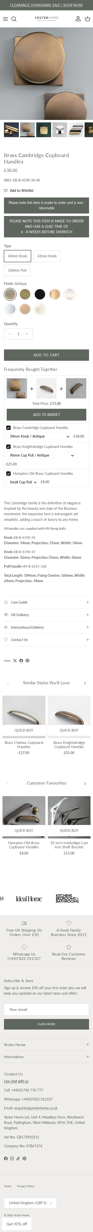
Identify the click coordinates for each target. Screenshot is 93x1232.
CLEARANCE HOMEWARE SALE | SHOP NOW (46, 5)
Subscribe (46, 1024)
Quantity (11, 324)
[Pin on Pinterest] (27, 660)
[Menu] (5, 19)
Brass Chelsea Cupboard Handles (24, 744)
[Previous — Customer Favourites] (7, 783)
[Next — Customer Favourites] (85, 783)
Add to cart (46, 355)
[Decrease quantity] (8, 334)
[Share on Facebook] (21, 660)
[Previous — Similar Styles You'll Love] (7, 682)
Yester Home (21, 1215)
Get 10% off (16, 1224)
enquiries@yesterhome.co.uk (36, 1108)
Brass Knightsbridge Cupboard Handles (43, 446)
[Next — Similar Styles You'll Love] (85, 682)
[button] (18, 190)
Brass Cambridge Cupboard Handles (40, 428)
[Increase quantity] (28, 334)
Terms (7, 1186)
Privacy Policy (25, 1186)
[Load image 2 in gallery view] (46, 74)
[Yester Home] (46, 19)
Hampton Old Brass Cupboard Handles (43, 473)
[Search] (16, 19)
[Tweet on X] (15, 660)
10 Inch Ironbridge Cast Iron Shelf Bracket (69, 845)
